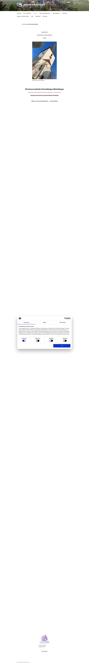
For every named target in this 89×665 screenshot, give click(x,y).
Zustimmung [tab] (26, 322)
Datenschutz (37, 16)
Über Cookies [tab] (63, 322)
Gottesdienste (44, 32)
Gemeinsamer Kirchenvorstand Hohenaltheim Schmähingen (45, 95)
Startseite (19, 13)
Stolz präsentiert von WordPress (23, 662)
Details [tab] (44, 322)
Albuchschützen (56, 13)
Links (32, 16)
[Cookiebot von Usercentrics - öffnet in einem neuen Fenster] (65, 318)
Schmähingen (33, 4)
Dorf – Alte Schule (27, 13)
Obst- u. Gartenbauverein (45, 13)
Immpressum (44, 651)
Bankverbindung (48, 35)
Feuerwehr (65, 13)
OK (62, 345)
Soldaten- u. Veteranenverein (23, 16)
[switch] (37, 341)
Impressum (45, 16)
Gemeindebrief (40, 35)
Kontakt (44, 37)
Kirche (35, 13)
